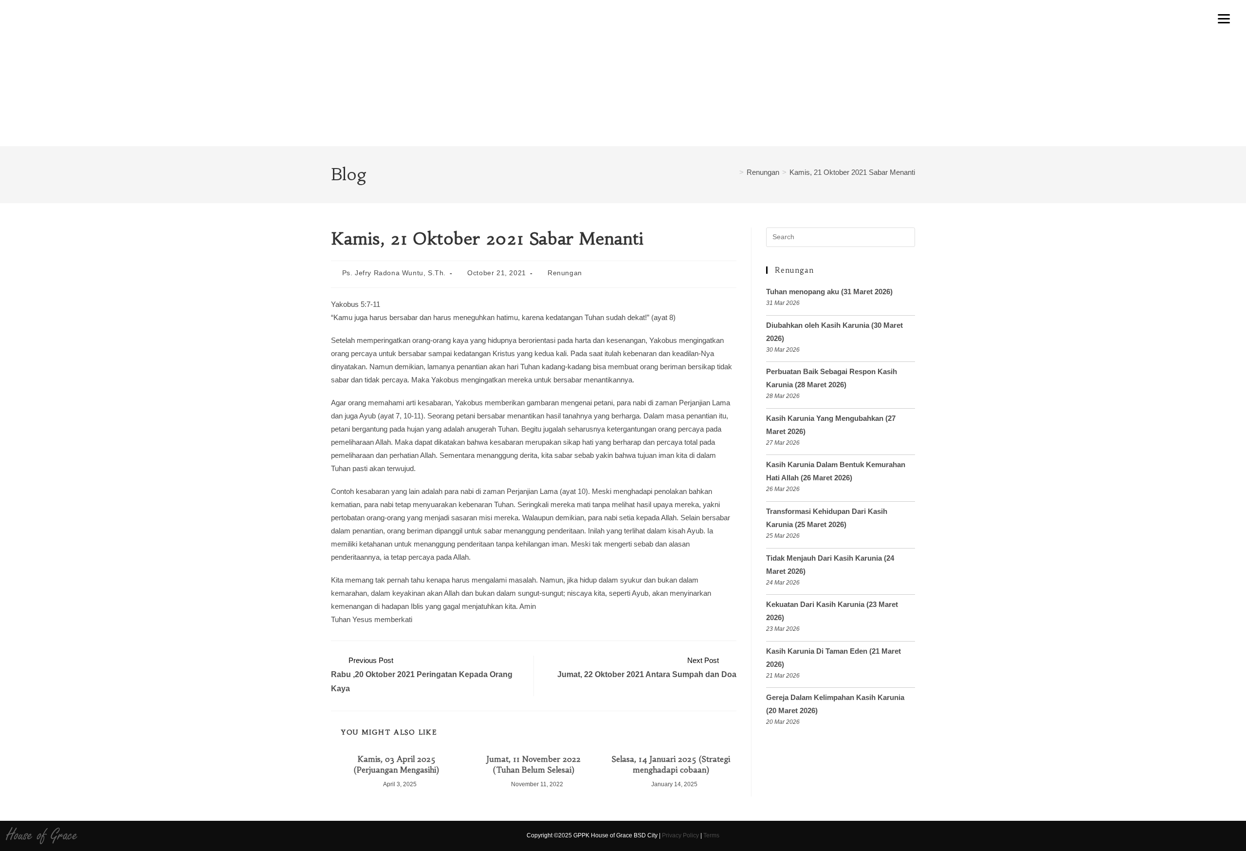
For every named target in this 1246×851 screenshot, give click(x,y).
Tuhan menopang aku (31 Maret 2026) (829, 291)
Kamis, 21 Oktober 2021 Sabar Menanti (852, 172)
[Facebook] (1046, 836)
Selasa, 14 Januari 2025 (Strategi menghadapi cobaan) (671, 764)
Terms (711, 835)
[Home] (733, 172)
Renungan (565, 273)
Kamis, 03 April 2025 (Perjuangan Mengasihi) (396, 764)
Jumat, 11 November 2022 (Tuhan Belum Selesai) (534, 764)
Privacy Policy (680, 835)
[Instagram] (1063, 836)
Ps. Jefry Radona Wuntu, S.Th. (394, 273)
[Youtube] (1080, 836)
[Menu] (1223, 18)
